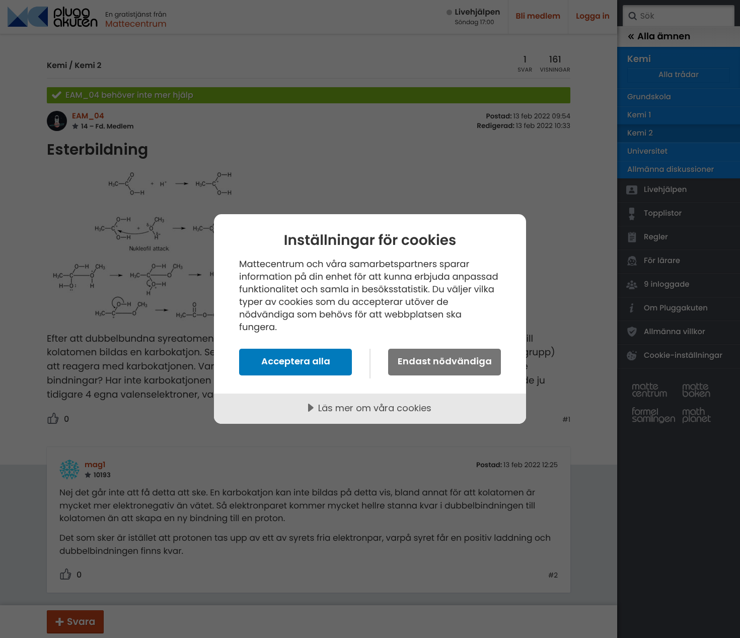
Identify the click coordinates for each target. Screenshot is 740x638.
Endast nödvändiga (445, 361)
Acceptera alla (295, 361)
